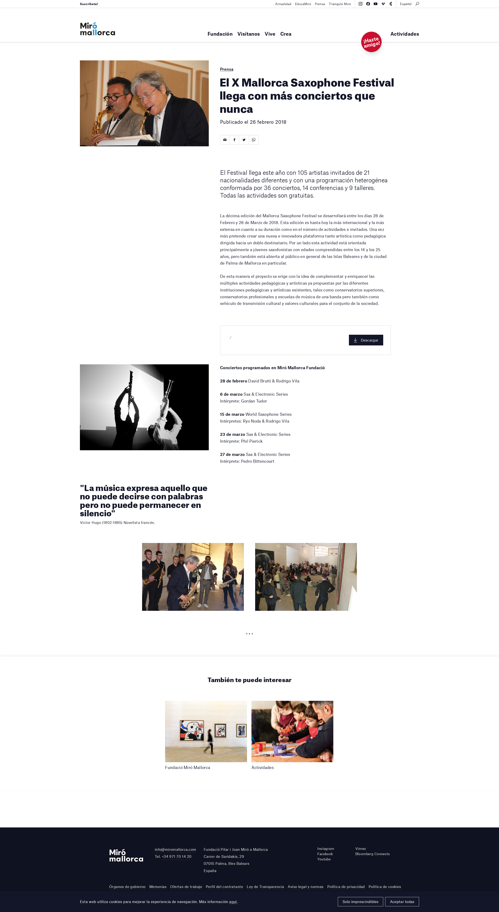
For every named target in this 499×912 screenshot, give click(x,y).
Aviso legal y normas (305, 886)
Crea (285, 34)
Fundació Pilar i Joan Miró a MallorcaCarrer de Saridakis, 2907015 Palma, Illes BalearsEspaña (236, 860)
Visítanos (248, 34)
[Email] (225, 140)
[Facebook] (368, 4)
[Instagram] (360, 4)
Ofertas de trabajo (186, 886)
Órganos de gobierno (127, 886)
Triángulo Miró (340, 4)
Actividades (404, 34)
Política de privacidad (346, 886)
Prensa (320, 4)
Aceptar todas (402, 901)
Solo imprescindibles (360, 901)
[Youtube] (375, 4)
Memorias (157, 886)
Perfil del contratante (224, 886)
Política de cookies (385, 886)
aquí (233, 901)
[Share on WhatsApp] (253, 140)
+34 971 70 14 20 (177, 856)
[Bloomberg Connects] (390, 4)
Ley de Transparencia (265, 886)
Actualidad (283, 4)
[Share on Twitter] (244, 140)
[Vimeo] (383, 4)
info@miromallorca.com (175, 849)
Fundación (220, 34)
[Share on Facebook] (234, 140)
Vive (270, 34)
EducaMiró (303, 4)
